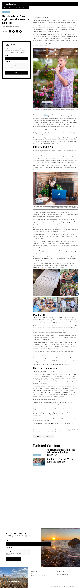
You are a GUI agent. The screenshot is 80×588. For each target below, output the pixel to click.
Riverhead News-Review (64, 574)
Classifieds (44, 4)
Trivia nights (48, 436)
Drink (22, 4)
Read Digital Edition (34, 572)
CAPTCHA (7, 61)
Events (50, 4)
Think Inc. (46, 115)
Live (27, 4)
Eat (18, 4)
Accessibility (74, 580)
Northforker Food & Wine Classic (18, 7)
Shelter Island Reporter (64, 576)
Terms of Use (59, 580)
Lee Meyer (5, 26)
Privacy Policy (66, 580)
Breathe (32, 4)
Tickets (56, 4)
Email (6, 55)
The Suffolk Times (62, 572)
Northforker (61, 571)
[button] (77, 294)
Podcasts (38, 4)
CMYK (75, 584)
